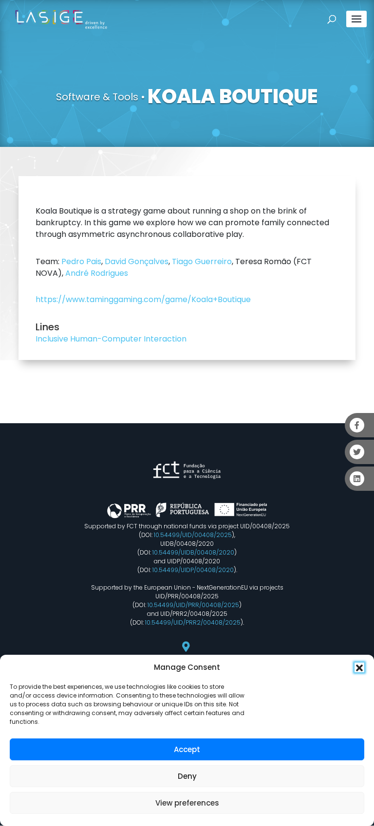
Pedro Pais (81, 261)
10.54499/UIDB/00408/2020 (193, 552)
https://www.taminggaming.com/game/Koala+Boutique (143, 299)
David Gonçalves (136, 261)
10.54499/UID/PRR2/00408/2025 (193, 622)
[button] (359, 667)
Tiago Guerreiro (202, 261)
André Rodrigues (96, 273)
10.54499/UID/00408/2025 (193, 535)
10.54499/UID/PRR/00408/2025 (193, 605)
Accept (187, 749)
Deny (187, 776)
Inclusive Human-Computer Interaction (111, 338)
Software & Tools (97, 97)
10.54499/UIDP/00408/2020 (193, 570)
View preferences (187, 803)
